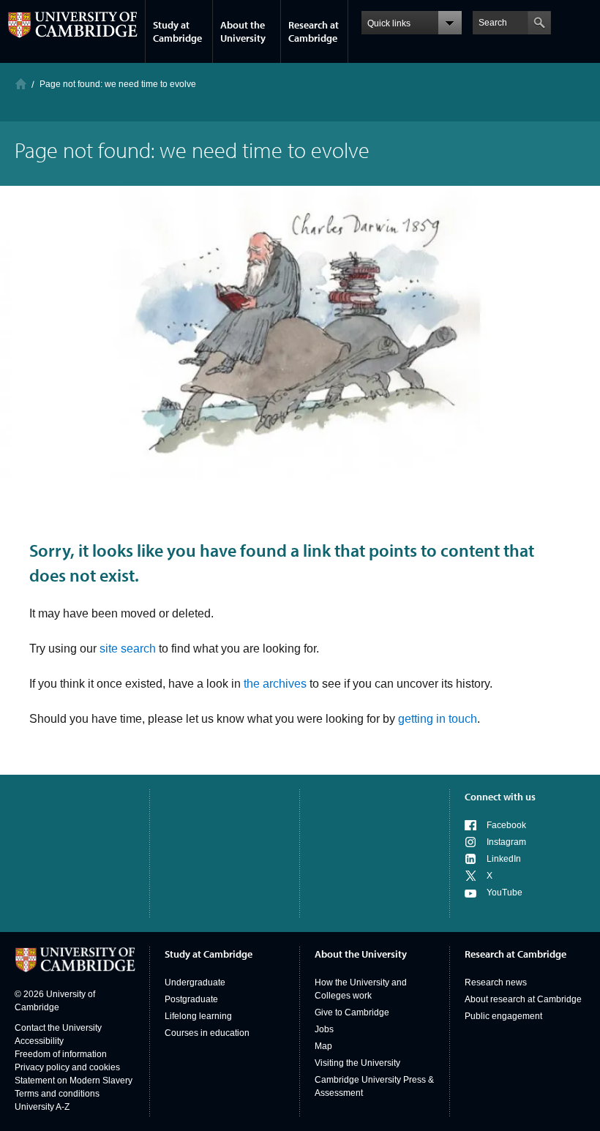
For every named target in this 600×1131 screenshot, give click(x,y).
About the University (243, 31)
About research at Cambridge (523, 999)
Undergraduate (195, 982)
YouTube (504, 892)
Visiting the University (357, 1063)
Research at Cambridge (313, 31)
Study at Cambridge (177, 31)
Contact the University (58, 1028)
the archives (275, 683)
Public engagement (503, 1016)
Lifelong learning (198, 1016)
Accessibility (39, 1041)
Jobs (324, 1029)
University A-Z (42, 1107)
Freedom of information (61, 1054)
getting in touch (437, 719)
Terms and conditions (57, 1094)
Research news (496, 982)
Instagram (506, 842)
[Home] (21, 84)
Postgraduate (191, 999)
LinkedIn (504, 859)
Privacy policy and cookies (67, 1067)
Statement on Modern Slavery (73, 1080)
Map (323, 1046)
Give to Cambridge (352, 1012)
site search (128, 648)
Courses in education (207, 1033)
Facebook (506, 825)
